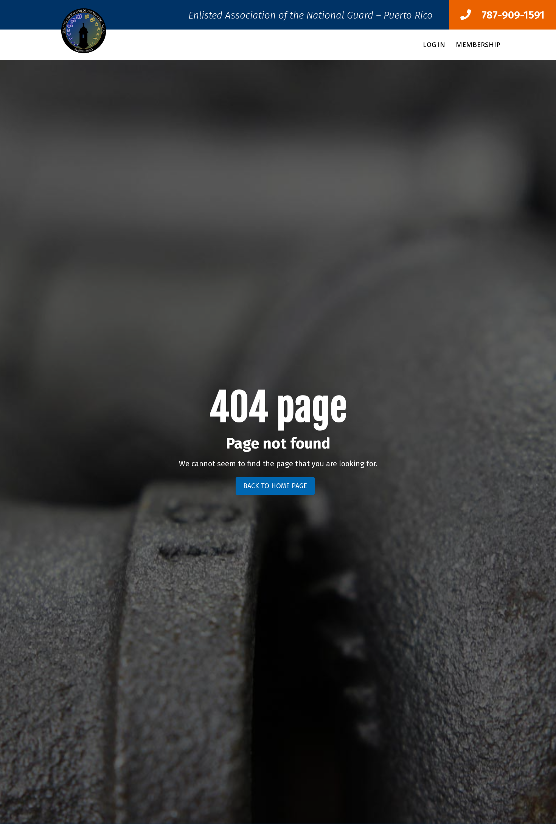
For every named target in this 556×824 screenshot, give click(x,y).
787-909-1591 (508, 15)
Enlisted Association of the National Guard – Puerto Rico (310, 17)
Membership (478, 45)
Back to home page (275, 486)
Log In (434, 45)
